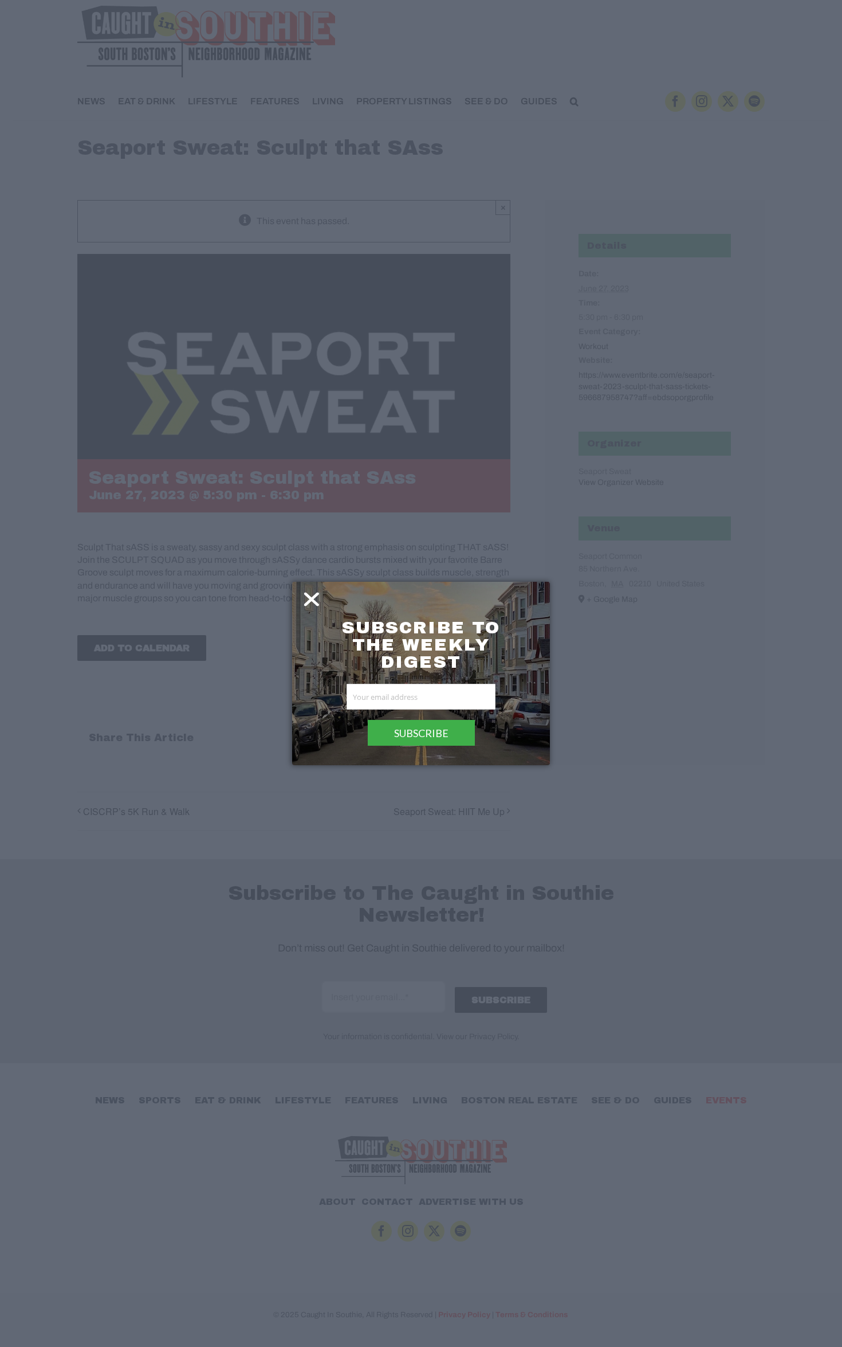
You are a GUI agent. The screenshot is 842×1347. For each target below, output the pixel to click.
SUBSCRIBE (421, 733)
